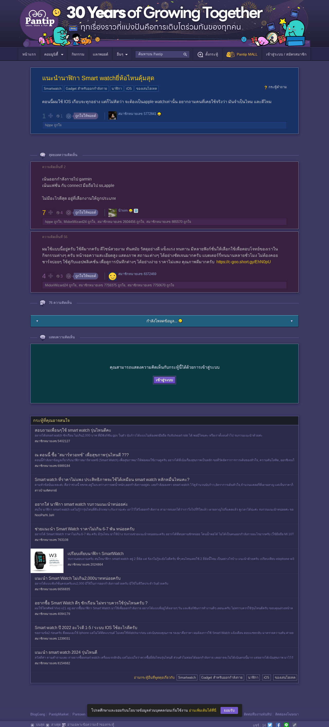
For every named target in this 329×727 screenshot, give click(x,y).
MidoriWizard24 (75, 222)
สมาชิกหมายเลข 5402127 (52, 441)
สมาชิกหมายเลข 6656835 (52, 589)
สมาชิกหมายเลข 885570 (164, 222)
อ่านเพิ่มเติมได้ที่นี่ (202, 710)
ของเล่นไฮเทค (146, 88)
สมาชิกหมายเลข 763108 (51, 540)
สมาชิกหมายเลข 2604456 (116, 222)
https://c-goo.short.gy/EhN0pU (243, 262)
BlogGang (37, 714)
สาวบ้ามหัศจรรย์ (46, 490)
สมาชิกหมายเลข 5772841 (137, 114)
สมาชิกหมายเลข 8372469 (137, 274)
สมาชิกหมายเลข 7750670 (146, 285)
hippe (49, 125)
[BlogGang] (136, 211)
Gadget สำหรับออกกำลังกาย (86, 88)
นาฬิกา (117, 88)
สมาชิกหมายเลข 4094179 (52, 614)
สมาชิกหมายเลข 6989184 (52, 466)
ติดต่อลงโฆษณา (287, 714)
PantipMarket (59, 714)
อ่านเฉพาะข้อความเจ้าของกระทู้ (90, 724)
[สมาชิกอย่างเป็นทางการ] (159, 114)
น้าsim (123, 210)
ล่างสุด (56, 724)
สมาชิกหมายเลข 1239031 (52, 638)
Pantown (78, 714)
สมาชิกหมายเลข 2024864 (85, 564)
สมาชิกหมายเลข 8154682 (52, 663)
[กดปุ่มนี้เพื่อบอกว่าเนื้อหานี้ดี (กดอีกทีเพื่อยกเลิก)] (50, 115)
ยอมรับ (229, 710)
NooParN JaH (44, 515)
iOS (129, 88)
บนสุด (40, 724)
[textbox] (162, 54)
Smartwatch (52, 88)
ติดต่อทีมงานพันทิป (257, 714)
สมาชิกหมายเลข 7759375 (98, 285)
